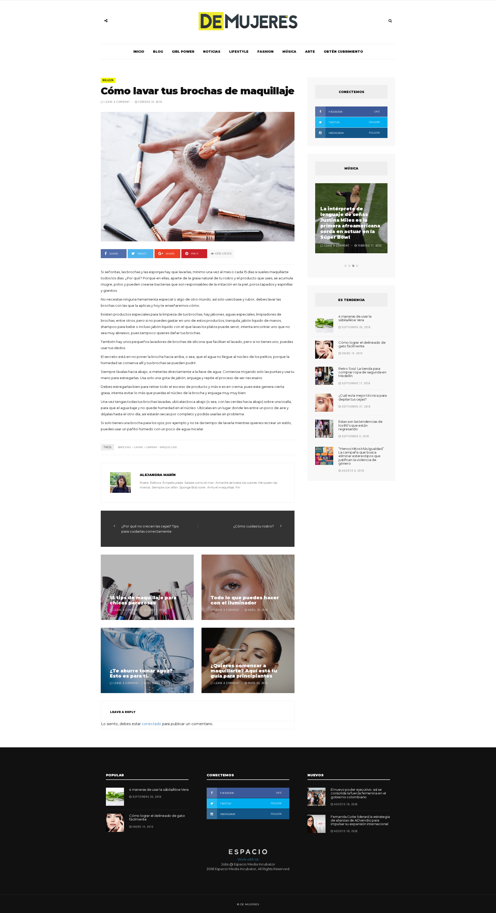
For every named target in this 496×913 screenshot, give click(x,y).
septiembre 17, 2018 (355, 383)
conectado (151, 724)
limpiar (151, 447)
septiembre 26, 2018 (356, 327)
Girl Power (183, 51)
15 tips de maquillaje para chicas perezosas (143, 600)
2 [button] (349, 266)
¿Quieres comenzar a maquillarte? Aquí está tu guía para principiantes (244, 671)
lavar (138, 447)
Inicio (138, 51)
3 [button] (353, 266)
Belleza (108, 80)
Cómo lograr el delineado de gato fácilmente (362, 344)
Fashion (265, 51)
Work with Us (248, 859)
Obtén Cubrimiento (343, 51)
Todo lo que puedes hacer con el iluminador (245, 600)
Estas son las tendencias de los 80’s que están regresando (360, 425)
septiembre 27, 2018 (356, 407)
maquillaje (168, 447)
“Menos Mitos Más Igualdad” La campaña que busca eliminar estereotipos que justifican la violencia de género (361, 456)
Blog (158, 51)
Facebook (354, 111)
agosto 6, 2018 (352, 471)
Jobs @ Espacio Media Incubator (248, 864)
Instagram (354, 132)
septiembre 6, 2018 (355, 436)
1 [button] (345, 266)
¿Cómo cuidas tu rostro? (253, 526)
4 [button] (357, 266)
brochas (124, 447)
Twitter (354, 122)
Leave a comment (117, 102)
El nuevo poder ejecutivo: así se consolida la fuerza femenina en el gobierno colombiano (358, 793)
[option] (351, 219)
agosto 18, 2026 (345, 804)
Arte (310, 51)
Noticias (211, 51)
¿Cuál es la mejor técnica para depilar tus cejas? (362, 397)
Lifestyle (239, 51)
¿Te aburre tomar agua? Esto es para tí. (141, 673)
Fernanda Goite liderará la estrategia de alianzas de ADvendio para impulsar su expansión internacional (360, 820)
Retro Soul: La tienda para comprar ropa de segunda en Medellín (362, 372)
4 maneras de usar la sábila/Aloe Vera (354, 318)
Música (289, 51)
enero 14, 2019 (351, 353)
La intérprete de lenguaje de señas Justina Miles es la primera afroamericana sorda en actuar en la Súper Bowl (350, 223)
